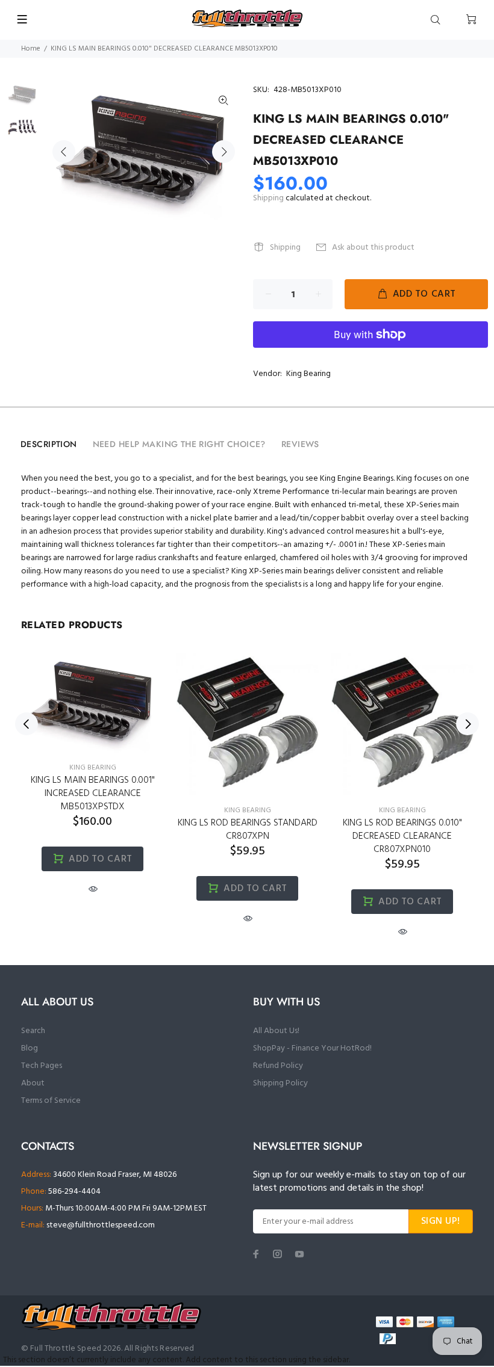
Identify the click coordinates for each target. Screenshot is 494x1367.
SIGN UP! (440, 1221)
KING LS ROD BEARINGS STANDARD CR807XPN (247, 829)
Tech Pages (41, 1066)
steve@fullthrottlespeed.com (100, 1225)
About (33, 1083)
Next (223, 151)
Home (30, 49)
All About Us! (276, 1031)
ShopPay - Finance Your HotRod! (312, 1048)
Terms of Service (51, 1101)
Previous (63, 151)
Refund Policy (278, 1066)
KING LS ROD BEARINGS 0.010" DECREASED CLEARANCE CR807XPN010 (402, 836)
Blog (29, 1048)
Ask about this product (373, 248)
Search (33, 1031)
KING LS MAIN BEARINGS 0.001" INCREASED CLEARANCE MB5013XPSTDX (93, 794)
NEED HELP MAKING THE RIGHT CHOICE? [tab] (179, 444)
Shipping (268, 198)
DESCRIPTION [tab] (48, 444)
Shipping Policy (280, 1083)
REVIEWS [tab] (300, 444)
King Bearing (308, 374)
